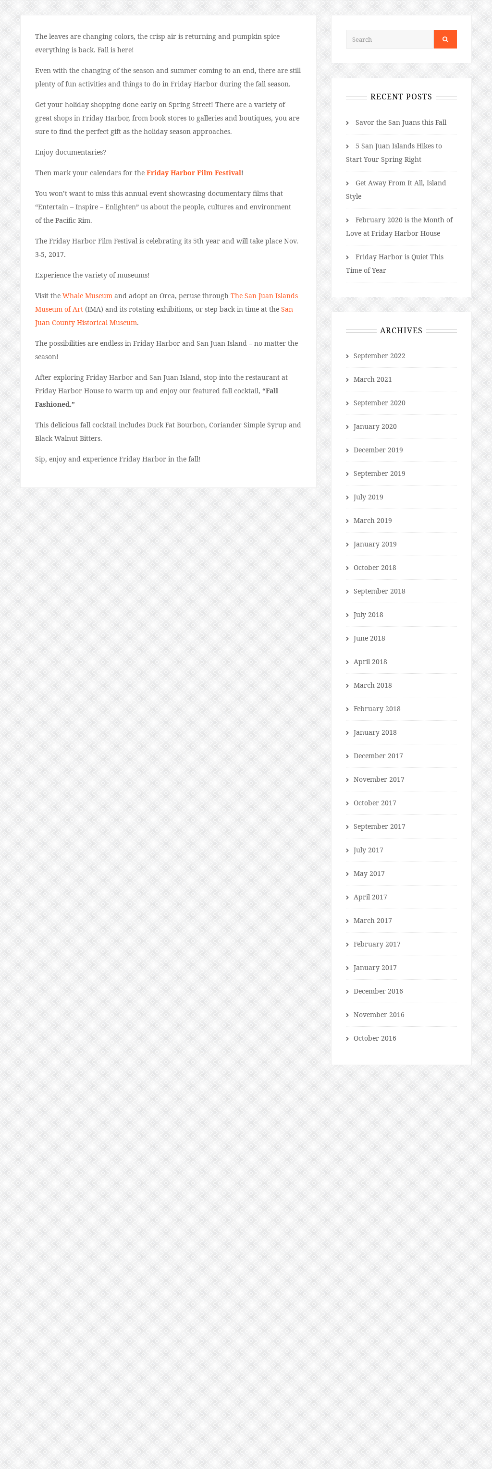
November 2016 (379, 1014)
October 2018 (375, 567)
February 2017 (377, 943)
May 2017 (369, 873)
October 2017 (375, 802)
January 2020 (375, 426)
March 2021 (373, 379)
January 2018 (375, 732)
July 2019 (368, 496)
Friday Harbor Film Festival (194, 172)
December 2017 (378, 755)
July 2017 (368, 849)
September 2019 (380, 473)
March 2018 (373, 685)
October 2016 (375, 1038)
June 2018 (369, 638)
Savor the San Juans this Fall (401, 122)
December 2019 (378, 449)
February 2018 (377, 708)
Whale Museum (87, 295)
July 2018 (368, 614)
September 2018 (380, 590)
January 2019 (375, 543)
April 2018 (370, 661)
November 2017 (379, 779)
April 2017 (370, 896)
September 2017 (380, 826)
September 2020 (380, 402)
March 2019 (373, 520)
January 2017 (375, 967)
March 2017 (373, 920)
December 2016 (378, 991)
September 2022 (380, 355)
